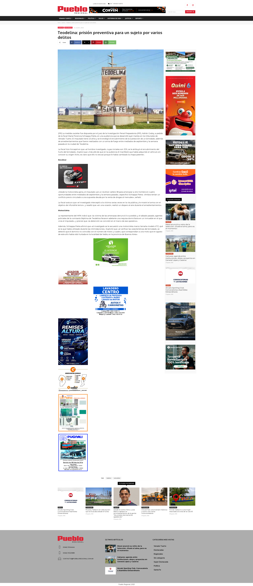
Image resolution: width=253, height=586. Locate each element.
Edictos (168, 285)
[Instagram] (193, 5)
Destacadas (169, 253)
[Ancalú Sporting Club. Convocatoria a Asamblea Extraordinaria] (180, 275)
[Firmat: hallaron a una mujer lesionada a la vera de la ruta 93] (182, 497)
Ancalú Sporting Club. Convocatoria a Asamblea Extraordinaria (176, 290)
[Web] (180, 181)
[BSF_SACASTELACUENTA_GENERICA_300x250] (180, 357)
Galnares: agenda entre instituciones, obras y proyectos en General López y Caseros (180, 258)
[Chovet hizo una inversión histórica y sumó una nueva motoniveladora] (154, 497)
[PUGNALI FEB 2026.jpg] (110, 452)
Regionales (68, 27)
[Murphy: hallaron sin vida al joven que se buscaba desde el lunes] (98, 497)
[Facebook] (187, 5)
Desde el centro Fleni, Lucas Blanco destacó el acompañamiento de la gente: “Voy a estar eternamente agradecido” (125, 513)
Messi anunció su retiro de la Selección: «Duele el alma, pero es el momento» (180, 226)
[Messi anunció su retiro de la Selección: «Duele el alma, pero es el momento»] (180, 212)
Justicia (63, 22)
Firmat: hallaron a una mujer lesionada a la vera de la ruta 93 (181, 510)
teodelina (109, 478)
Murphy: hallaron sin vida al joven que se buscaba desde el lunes (98, 510)
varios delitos (117, 478)
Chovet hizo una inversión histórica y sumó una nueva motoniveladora (154, 511)
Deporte (168, 222)
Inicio (59, 22)
